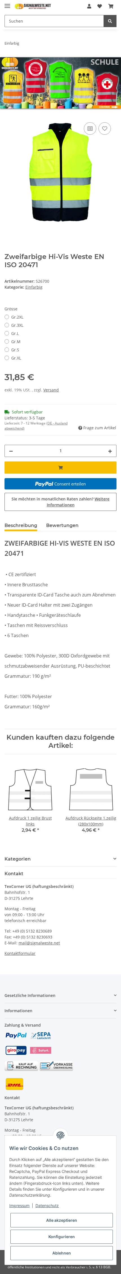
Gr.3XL (17, 325)
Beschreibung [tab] (21, 525)
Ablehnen (61, 1253)
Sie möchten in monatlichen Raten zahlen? (60, 502)
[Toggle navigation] (7, 3)
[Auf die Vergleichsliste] (90, 128)
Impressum (19, 1205)
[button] (89, 6)
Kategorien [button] (18, 859)
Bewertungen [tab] (62, 525)
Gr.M (16, 341)
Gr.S (15, 349)
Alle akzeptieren (61, 1220)
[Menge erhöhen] (110, 451)
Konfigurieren (61, 1236)
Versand (51, 390)
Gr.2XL (17, 317)
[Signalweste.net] (33, 6)
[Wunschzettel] (99, 6)
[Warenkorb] (110, 6)
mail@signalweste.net (39, 943)
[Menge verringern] (11, 451)
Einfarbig (33, 287)
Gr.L (15, 333)
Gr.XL (16, 358)
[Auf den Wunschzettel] (104, 128)
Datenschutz (47, 1205)
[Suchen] (110, 21)
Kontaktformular (20, 953)
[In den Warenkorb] (9, 115)
